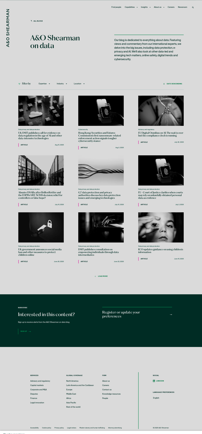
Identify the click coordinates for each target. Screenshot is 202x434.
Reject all (155, 427)
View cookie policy (64, 432)
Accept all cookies (173, 427)
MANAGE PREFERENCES (137, 427)
